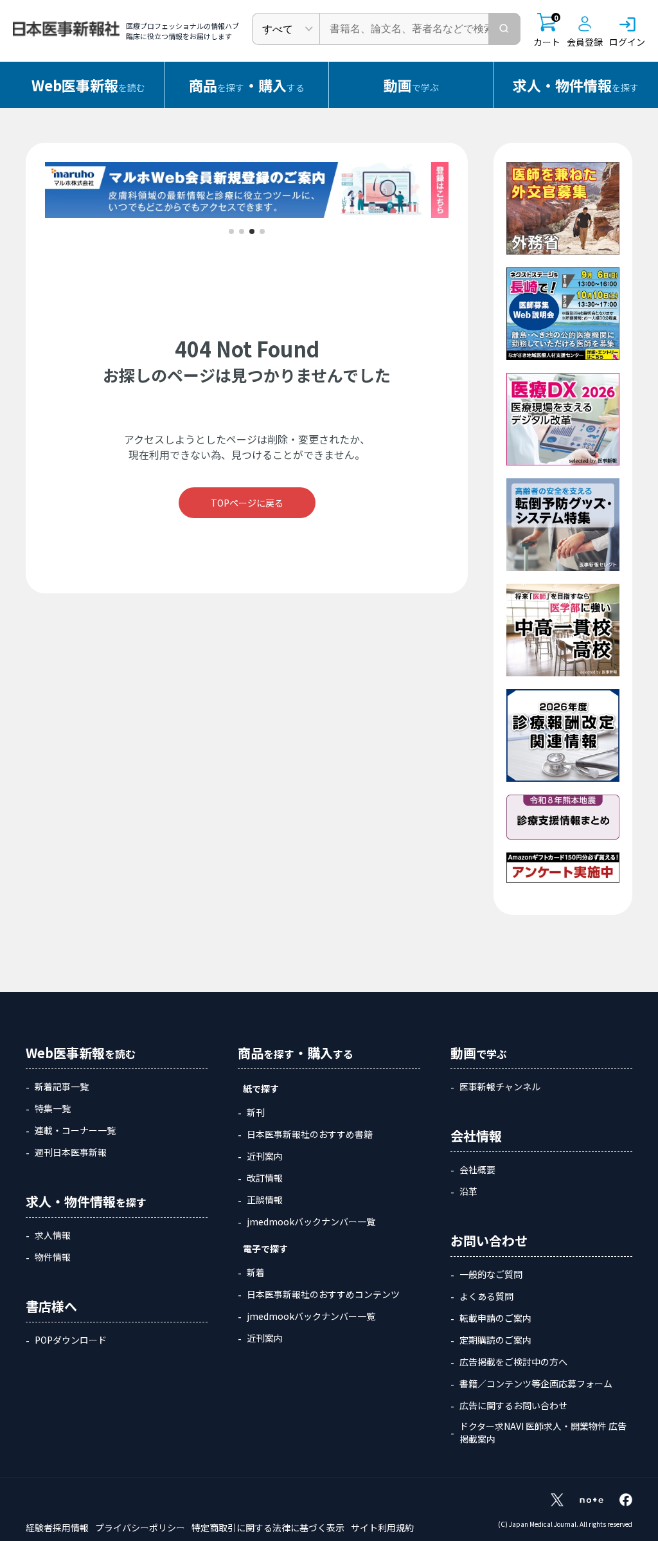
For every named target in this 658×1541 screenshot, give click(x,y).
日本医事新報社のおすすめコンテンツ (323, 1294)
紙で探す (261, 1088)
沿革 (468, 1191)
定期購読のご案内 (495, 1339)
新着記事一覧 (62, 1086)
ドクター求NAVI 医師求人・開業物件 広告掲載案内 (543, 1432)
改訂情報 (265, 1177)
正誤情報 (265, 1199)
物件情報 (53, 1256)
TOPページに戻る (247, 502)
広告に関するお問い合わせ (513, 1405)
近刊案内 (265, 1155)
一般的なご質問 (490, 1274)
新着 (256, 1272)
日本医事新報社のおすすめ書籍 (310, 1134)
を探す (576, 85)
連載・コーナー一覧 (75, 1130)
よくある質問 (486, 1296)
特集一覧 (53, 1108)
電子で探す (265, 1248)
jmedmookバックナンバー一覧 (311, 1221)
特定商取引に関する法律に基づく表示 (267, 1527)
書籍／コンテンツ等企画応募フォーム (535, 1383)
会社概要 (477, 1169)
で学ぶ (411, 85)
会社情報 (476, 1135)
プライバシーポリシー (140, 1527)
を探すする (247, 85)
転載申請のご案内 (495, 1317)
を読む (88, 85)
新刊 (256, 1112)
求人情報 (53, 1235)
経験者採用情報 (57, 1527)
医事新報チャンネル (499, 1086)
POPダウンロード (71, 1339)
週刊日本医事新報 (71, 1152)
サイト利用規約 (382, 1527)
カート (546, 30)
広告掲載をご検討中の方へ (513, 1361)
